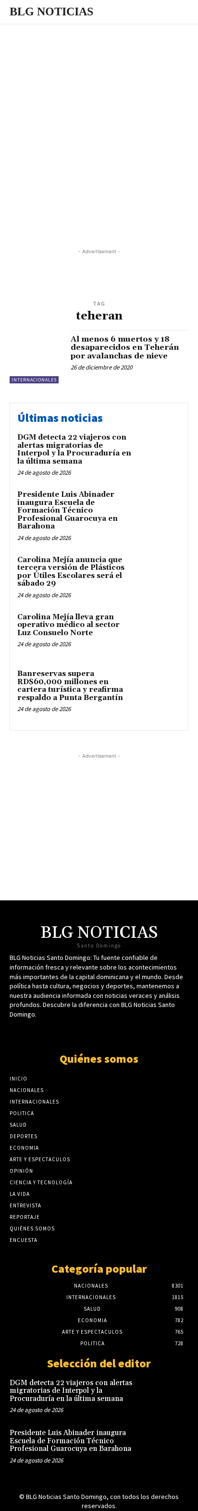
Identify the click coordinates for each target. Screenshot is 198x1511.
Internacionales (34, 380)
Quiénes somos (99, 1058)
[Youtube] (107, 1033)
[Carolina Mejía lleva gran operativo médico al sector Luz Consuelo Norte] (159, 633)
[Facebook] (91, 1033)
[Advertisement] (99, 127)
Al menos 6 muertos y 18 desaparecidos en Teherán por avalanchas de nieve (125, 347)
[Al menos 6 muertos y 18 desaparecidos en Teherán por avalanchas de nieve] (36, 357)
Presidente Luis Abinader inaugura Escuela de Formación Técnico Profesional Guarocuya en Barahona (67, 510)
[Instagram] (124, 1033)
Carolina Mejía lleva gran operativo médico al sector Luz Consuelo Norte (68, 625)
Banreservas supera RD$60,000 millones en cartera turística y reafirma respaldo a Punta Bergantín (70, 685)
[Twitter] (74, 1033)
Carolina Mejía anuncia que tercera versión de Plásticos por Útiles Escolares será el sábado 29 (70, 572)
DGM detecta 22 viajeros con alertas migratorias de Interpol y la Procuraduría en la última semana (74, 449)
